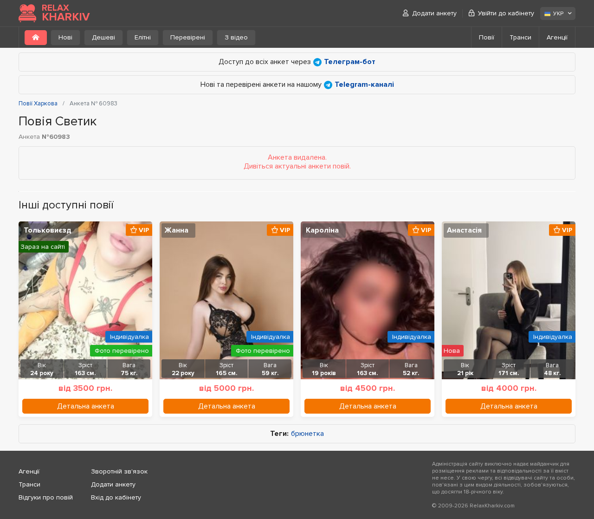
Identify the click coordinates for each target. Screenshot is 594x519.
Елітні (143, 37)
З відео (236, 37)
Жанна (176, 230)
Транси (520, 37)
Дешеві (103, 37)
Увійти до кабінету (506, 13)
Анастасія (464, 230)
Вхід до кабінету (116, 497)
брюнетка (307, 433)
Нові (65, 37)
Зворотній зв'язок (119, 471)
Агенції (557, 37)
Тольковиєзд (47, 230)
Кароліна (322, 230)
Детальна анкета (85, 406)
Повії (486, 37)
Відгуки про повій (46, 497)
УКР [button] (558, 13)
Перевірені (187, 37)
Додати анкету (434, 13)
